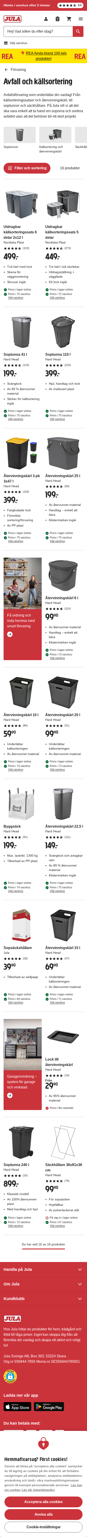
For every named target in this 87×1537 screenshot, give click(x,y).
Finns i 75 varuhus (19, 296)
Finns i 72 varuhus (61, 296)
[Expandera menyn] (80, 18)
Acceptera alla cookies (43, 1502)
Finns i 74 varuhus (19, 889)
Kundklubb (14, 1298)
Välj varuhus (18, 43)
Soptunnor (11, 147)
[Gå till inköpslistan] (57, 18)
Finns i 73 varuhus (61, 656)
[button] (10, 1376)
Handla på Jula (18, 1269)
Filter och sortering (30, 168)
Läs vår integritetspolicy (38, 1490)
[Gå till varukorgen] (69, 18)
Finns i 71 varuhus (61, 1000)
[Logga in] (46, 18)
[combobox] (43, 31)
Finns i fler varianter (62, 1108)
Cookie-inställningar (44, 1527)
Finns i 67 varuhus (61, 1224)
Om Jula (11, 1284)
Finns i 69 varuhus (19, 1000)
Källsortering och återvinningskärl (51, 149)
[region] (43, 1484)
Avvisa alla (44, 1514)
